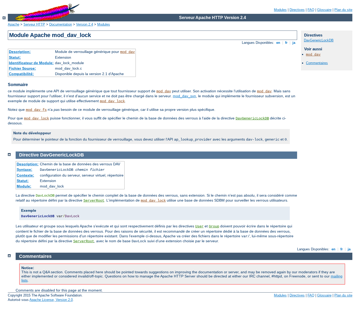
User (199, 226)
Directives (297, 10)
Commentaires (317, 63)
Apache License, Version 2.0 (51, 300)
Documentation (60, 24)
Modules (280, 10)
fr (286, 43)
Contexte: (25, 175)
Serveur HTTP (34, 24)
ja (293, 43)
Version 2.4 (84, 24)
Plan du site (343, 10)
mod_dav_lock (112, 101)
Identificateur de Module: (31, 63)
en (278, 43)
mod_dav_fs (36, 110)
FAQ (311, 10)
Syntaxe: (24, 169)
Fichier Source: (22, 68)
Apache (13, 24)
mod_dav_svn (184, 96)
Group (214, 226)
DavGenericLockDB (252, 118)
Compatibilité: (21, 74)
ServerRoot (93, 200)
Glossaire (324, 10)
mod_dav (127, 52)
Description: (20, 52)
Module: (24, 186)
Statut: (15, 57)
